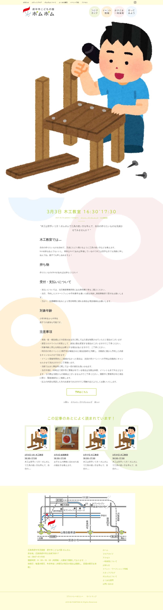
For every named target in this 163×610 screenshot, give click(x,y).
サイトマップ (92, 596)
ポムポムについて (110, 576)
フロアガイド (108, 554)
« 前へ (66, 402)
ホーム (105, 550)
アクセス (106, 557)
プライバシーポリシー (74, 596)
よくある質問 (108, 580)
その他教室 (104, 218)
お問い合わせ (108, 584)
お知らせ (106, 565)
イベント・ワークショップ (89, 218)
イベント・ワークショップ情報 (115, 569)
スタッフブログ (109, 573)
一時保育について (110, 561)
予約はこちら (81, 392)
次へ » (96, 402)
